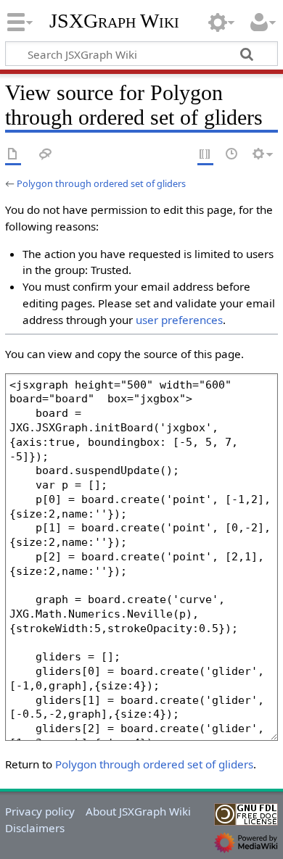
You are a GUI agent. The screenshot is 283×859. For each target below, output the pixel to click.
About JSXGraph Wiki (138, 811)
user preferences (179, 319)
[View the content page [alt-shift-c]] (13, 154)
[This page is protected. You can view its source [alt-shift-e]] (205, 154)
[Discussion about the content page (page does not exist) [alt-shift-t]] (46, 154)
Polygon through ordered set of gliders (101, 183)
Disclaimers (35, 828)
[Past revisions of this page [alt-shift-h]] (232, 154)
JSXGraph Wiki (114, 21)
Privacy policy (40, 811)
